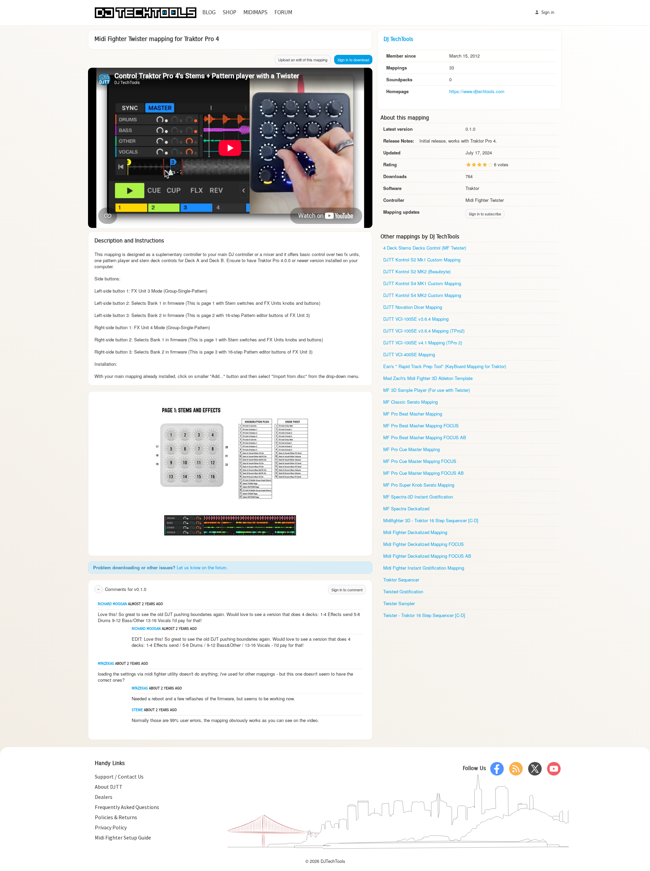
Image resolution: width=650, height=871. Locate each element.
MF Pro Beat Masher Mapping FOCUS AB (424, 437)
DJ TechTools (398, 39)
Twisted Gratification (403, 591)
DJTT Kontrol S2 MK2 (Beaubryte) (417, 271)
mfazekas (106, 664)
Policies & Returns (116, 817)
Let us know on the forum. (202, 567)
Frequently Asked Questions (127, 807)
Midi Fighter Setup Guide (123, 837)
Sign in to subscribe (485, 213)
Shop (229, 13)
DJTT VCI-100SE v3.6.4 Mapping (416, 319)
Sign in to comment (347, 589)
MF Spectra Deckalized (406, 508)
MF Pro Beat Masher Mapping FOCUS (421, 425)
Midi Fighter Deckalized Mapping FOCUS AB (427, 556)
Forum (283, 13)
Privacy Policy (111, 827)
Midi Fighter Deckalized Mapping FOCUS (423, 544)
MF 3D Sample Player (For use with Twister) (426, 390)
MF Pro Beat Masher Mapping (412, 413)
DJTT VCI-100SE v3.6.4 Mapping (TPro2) (423, 330)
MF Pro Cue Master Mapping (411, 449)
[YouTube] (554, 769)
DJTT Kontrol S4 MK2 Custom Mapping (422, 295)
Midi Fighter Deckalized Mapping (415, 532)
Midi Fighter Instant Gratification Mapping (423, 568)
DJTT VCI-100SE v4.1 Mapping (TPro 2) (422, 342)
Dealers (103, 796)
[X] (535, 769)
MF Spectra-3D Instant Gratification (418, 496)
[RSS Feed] (516, 769)
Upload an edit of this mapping (302, 59)
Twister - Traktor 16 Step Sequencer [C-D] (424, 615)
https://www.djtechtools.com (476, 91)
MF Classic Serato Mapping (410, 402)
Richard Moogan (112, 604)
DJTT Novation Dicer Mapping (412, 307)
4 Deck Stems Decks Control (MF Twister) (424, 248)
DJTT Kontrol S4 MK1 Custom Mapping (422, 283)
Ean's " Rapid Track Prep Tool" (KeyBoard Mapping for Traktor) (444, 366)
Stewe (137, 710)
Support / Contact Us (119, 776)
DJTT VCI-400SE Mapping (409, 354)
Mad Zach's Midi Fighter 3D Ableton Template (428, 378)
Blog (209, 13)
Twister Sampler (399, 603)
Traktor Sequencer (401, 579)
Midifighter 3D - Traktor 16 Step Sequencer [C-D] (430, 520)
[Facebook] (497, 769)
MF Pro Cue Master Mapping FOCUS (419, 461)
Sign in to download (353, 59)
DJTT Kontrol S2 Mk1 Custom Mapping (421, 259)
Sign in (547, 12)
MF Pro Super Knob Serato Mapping (418, 485)
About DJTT (109, 786)
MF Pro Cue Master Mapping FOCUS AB (423, 473)
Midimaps (255, 13)
